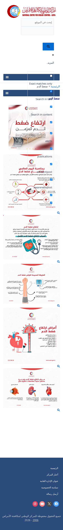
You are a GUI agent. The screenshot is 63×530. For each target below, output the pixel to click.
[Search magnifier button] (48, 46)
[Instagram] (35, 503)
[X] (49, 503)
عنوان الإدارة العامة (49, 480)
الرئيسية (54, 468)
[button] (37, 71)
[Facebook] (56, 503)
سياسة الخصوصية (49, 487)
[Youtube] (42, 503)
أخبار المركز (52, 474)
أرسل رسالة (52, 493)
